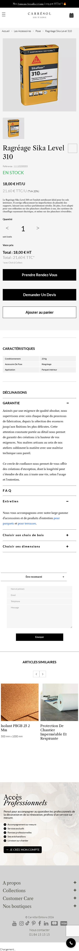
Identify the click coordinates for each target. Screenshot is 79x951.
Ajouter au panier (40, 312)
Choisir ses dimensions (21, 546)
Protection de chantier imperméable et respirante (53, 732)
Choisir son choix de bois (23, 535)
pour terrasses (27, 523)
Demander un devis (39, 295)
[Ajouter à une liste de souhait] (72, 148)
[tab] (39, 403)
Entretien (11, 501)
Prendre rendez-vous (39, 275)
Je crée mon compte (25, 849)
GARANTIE (11, 403)
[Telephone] (71, 943)
